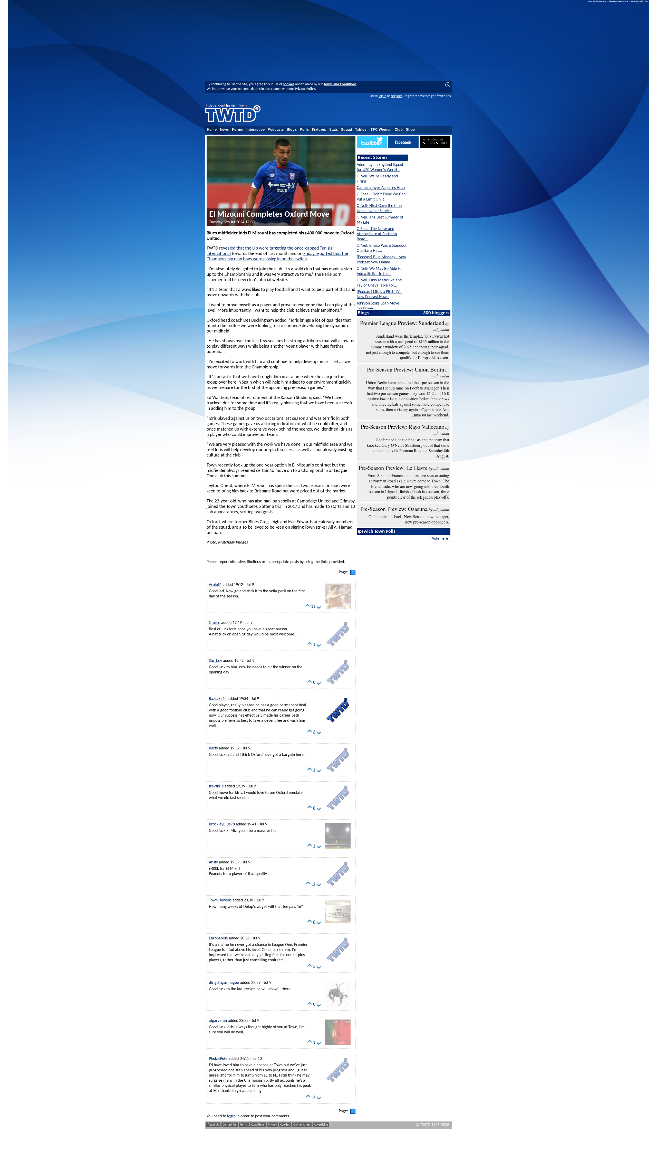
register (396, 96)
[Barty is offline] (338, 773)
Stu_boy (215, 661)
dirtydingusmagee (224, 983)
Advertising (321, 1124)
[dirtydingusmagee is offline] (338, 1007)
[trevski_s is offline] (338, 811)
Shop (410, 129)
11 (313, 607)
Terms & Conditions (252, 1124)
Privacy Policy (305, 89)
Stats (333, 129)
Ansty (213, 862)
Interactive (255, 129)
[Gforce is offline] (338, 647)
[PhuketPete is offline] (338, 1083)
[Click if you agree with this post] (307, 608)
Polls (304, 129)
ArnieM (215, 585)
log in (382, 96)
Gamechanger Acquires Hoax (381, 188)
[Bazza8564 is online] (338, 723)
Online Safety (301, 1124)
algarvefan (218, 1021)
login (231, 1116)
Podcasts (276, 129)
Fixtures (319, 129)
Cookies (285, 1124)
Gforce (214, 623)
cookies (288, 84)
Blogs (292, 129)
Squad (346, 129)
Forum (237, 129)
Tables (360, 129)
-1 (313, 884)
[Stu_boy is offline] (338, 685)
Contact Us (229, 1124)
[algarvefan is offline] (338, 1045)
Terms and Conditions (340, 84)
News (224, 129)
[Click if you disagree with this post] (318, 608)
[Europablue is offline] (338, 963)
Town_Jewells (220, 900)
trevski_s (216, 786)
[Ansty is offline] (338, 887)
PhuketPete (218, 1059)
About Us (213, 1124)
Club (399, 129)
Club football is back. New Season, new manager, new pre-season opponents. (409, 519)
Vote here (440, 539)
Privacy (272, 1124)
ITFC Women (381, 129)
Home (212, 129)
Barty (213, 748)
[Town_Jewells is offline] (338, 925)
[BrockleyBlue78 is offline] (338, 849)
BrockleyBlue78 (222, 824)
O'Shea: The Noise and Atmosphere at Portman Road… (377, 234)
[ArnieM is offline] (338, 609)
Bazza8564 (218, 699)
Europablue (218, 938)
